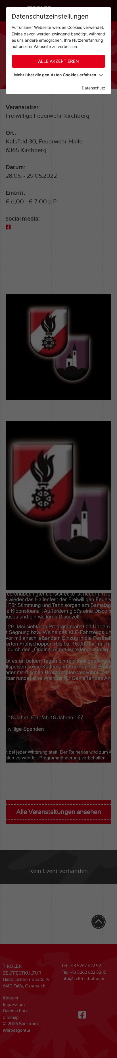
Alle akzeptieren (58, 61)
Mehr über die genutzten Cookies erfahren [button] (55, 74)
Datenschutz (93, 87)
